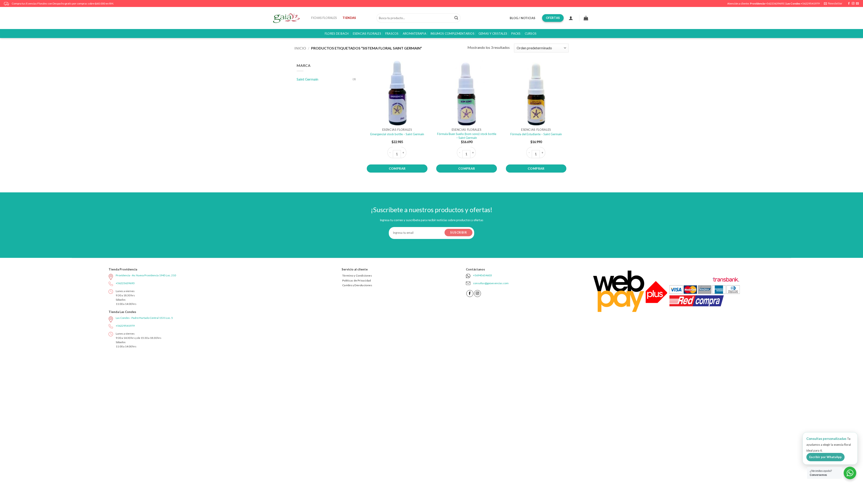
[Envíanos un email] (857, 3)
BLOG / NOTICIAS (522, 18)
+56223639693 (774, 3)
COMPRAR (397, 168)
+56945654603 (482, 275)
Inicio (300, 48)
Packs (515, 33)
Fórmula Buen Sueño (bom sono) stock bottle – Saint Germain (466, 136)
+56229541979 (810, 3)
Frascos (392, 33)
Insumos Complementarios (452, 33)
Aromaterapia (414, 33)
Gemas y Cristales (492, 33)
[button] (833, 3)
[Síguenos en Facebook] (848, 3)
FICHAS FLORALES (324, 18)
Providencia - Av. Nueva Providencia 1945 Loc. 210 (146, 275)
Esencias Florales (367, 33)
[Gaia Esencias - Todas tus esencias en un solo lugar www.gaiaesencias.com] (289, 18)
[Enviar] (456, 18)
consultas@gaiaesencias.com (491, 283)
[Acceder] (571, 18)
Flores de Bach (337, 33)
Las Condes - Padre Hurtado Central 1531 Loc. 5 (144, 318)
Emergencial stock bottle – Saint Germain (397, 134)
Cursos (531, 33)
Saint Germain (307, 79)
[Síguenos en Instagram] (853, 3)
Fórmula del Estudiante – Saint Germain (536, 134)
